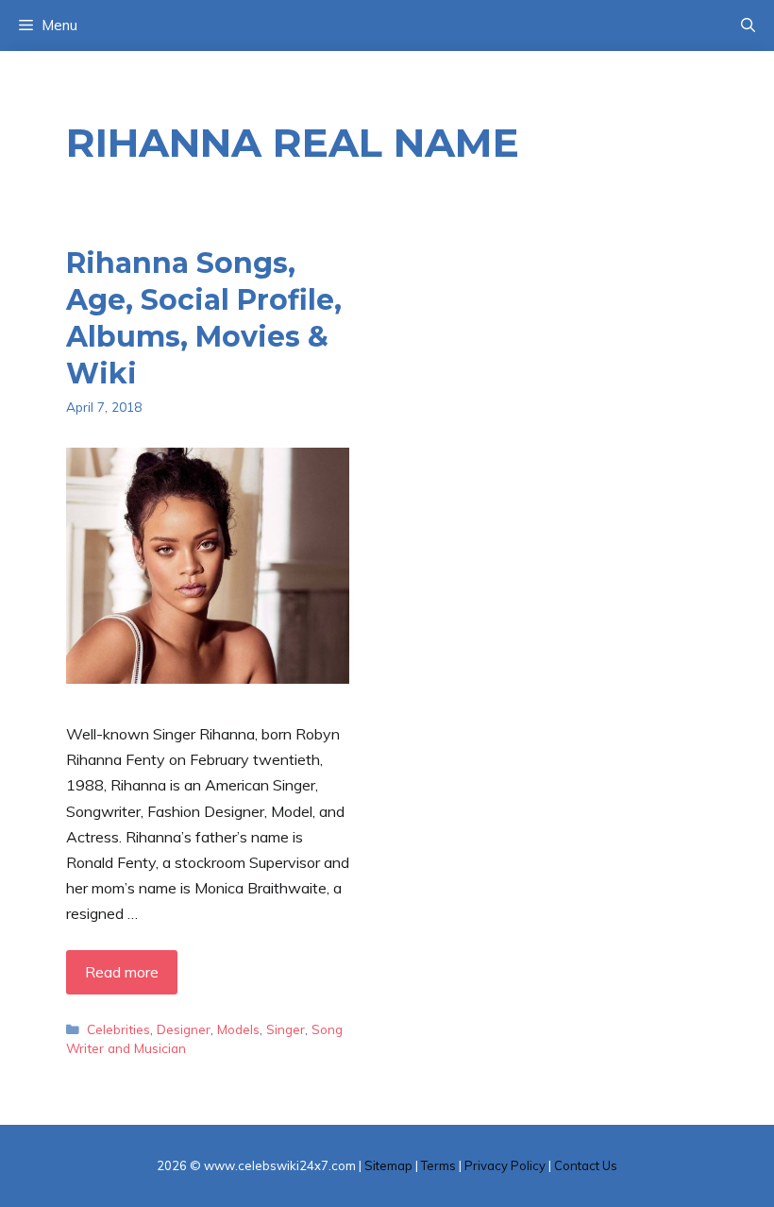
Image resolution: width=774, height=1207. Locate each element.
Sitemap (388, 1165)
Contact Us (585, 1165)
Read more (122, 971)
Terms (438, 1165)
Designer (183, 1029)
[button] (748, 25)
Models (238, 1029)
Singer (285, 1029)
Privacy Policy (505, 1165)
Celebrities (118, 1029)
